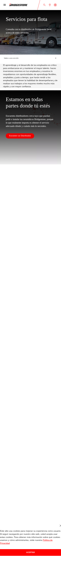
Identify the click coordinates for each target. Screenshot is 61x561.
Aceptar (30, 552)
